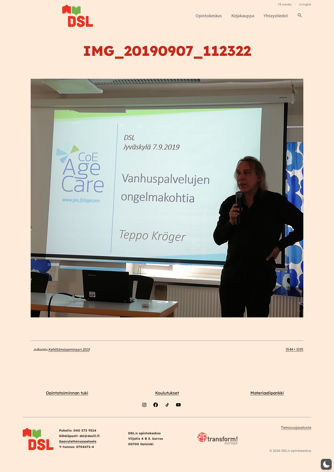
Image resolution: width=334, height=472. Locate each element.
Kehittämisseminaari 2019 (69, 349)
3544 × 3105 (294, 349)
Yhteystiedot (276, 15)
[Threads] (189, 417)
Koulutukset (167, 392)
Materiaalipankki (267, 392)
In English (305, 4)
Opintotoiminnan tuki (67, 392)
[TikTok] (167, 417)
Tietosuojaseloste (296, 427)
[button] (299, 15)
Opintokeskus (209, 15)
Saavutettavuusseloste (77, 441)
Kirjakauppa (242, 15)
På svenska (285, 4)
